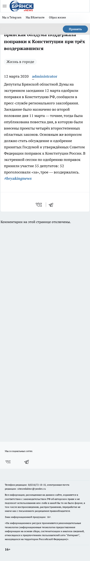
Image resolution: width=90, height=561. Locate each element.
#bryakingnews (17, 178)
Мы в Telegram (12, 17)
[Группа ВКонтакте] (8, 462)
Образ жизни (57, 17)
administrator (44, 76)
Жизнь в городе (20, 61)
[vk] (39, 205)
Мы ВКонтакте (35, 17)
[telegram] (52, 205)
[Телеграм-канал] (27, 462)
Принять (75, 29)
